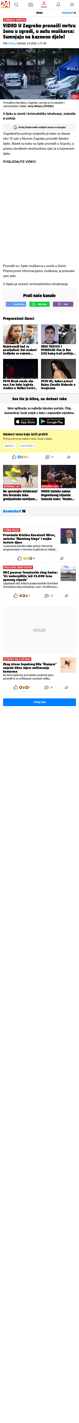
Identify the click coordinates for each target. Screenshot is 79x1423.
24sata (11, 43)
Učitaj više (39, 702)
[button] (16, 4)
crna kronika (26, 445)
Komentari (69, 12)
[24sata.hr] (5, 4)
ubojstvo (9, 445)
